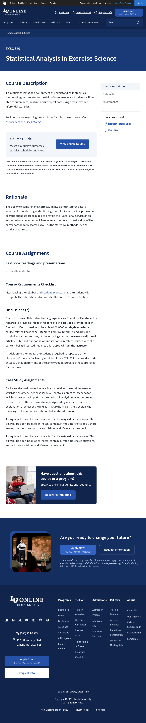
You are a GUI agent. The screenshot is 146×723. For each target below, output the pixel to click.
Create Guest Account (122, 3)
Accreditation (134, 632)
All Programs (64, 638)
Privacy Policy (82, 710)
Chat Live (64, 12)
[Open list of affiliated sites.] (60, 3)
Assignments (110, 102)
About (69, 22)
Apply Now (97, 3)
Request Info (85, 3)
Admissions (39, 22)
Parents (53, 3)
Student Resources (88, 22)
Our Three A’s (134, 616)
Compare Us (133, 639)
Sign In (140, 3)
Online (12, 3)
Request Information (119, 124)
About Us (132, 610)
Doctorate (63, 621)
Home (9, 33)
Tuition (23, 22)
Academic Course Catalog (25, 122)
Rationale (108, 94)
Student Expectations (55, 293)
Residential (22, 3)
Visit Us (108, 3)
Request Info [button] (27, 673)
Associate (63, 627)
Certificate (63, 632)
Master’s (62, 615)
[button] (129, 13)
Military (55, 22)
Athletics (33, 3)
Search (138, 22)
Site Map (100, 710)
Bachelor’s (63, 610)
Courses (16, 33)
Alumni (43, 3)
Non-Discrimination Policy (54, 710)
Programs (8, 22)
